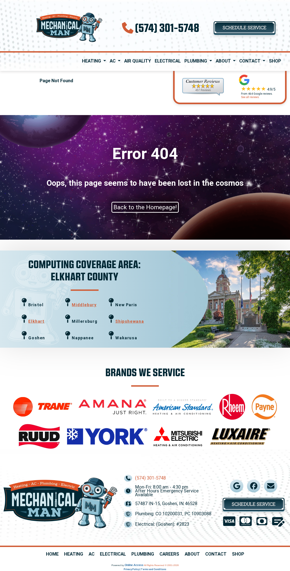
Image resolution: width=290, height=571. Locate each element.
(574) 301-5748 (167, 27)
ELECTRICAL (113, 554)
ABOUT (192, 554)
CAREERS (169, 554)
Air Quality (137, 61)
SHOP (238, 554)
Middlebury (84, 304)
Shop (275, 61)
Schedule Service (244, 27)
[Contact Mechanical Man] (270, 485)
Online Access (134, 565)
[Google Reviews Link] (236, 485)
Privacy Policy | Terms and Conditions (145, 569)
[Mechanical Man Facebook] (253, 485)
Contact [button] (250, 61)
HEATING (73, 554)
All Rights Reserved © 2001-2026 (161, 565)
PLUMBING (142, 554)
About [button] (224, 61)
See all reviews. (250, 97)
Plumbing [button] (196, 61)
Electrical (168, 61)
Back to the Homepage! (145, 207)
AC (91, 554)
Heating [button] (92, 61)
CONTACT (216, 554)
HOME (52, 554)
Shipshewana (129, 321)
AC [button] (113, 61)
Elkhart (36, 321)
